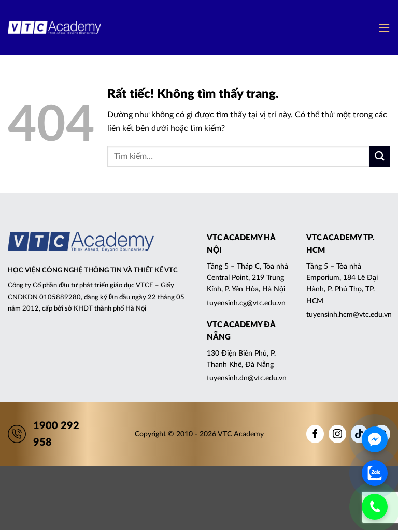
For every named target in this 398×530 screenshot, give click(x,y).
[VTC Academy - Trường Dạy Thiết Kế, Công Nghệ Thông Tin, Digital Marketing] (54, 27)
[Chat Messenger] (375, 439)
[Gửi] (379, 156)
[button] (384, 27)
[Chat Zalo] (375, 473)
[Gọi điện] (375, 507)
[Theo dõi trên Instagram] (337, 434)
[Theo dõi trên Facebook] (315, 434)
